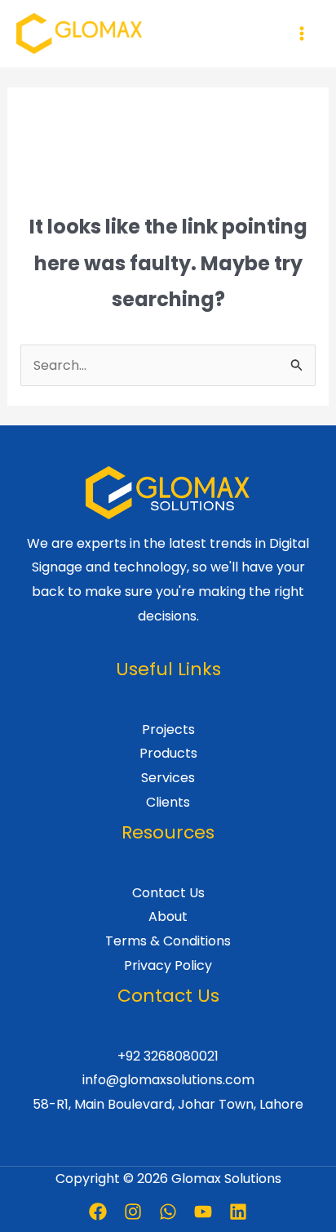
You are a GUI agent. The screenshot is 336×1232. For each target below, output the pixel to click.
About (168, 916)
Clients (168, 802)
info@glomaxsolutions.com (168, 1079)
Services (168, 777)
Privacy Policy (168, 965)
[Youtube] (203, 1212)
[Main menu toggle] (302, 33)
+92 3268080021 (168, 1056)
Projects (168, 729)
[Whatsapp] (168, 1212)
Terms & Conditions (168, 941)
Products (168, 753)
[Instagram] (133, 1212)
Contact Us (168, 892)
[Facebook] (98, 1212)
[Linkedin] (238, 1212)
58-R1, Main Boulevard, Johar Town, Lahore (168, 1104)
